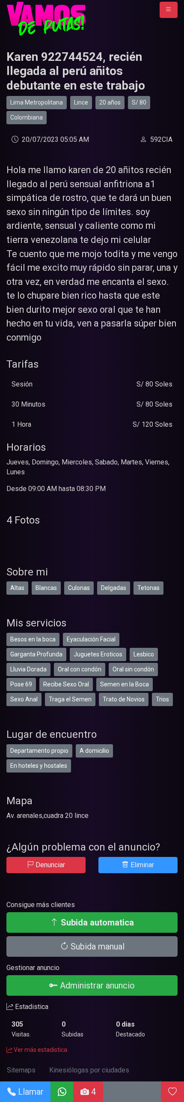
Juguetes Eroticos (98, 654)
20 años (110, 102)
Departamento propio (39, 750)
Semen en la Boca (124, 684)
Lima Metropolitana (36, 102)
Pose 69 (21, 684)
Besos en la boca (33, 639)
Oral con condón (79, 669)
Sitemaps (21, 1070)
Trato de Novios (124, 699)
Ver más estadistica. (40, 1049)
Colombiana (26, 117)
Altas (17, 587)
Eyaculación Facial (91, 639)
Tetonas (148, 587)
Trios (162, 699)
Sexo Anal (24, 699)
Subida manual (96, 946)
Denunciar (49, 865)
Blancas (46, 587)
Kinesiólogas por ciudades (89, 1070)
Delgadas (113, 587)
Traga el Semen (70, 699)
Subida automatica (96, 922)
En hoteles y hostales (38, 765)
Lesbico (144, 654)
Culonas (79, 587)
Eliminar (141, 865)
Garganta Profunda (36, 654)
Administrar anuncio (96, 985)
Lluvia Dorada (28, 669)
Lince (81, 102)
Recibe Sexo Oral (66, 684)
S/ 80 (139, 102)
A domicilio (94, 750)
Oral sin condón (133, 669)
